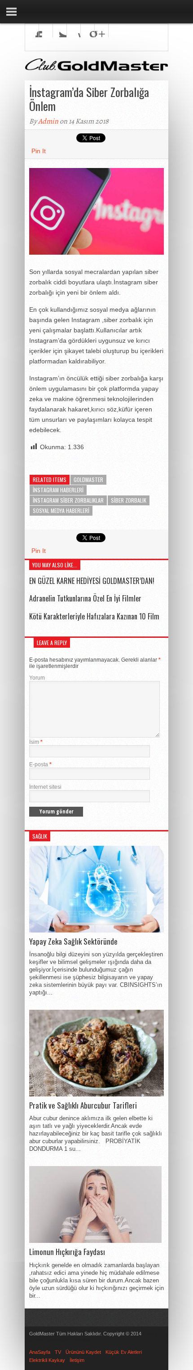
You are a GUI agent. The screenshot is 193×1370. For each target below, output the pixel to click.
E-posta (40, 764)
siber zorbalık (128, 500)
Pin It (38, 151)
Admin (48, 121)
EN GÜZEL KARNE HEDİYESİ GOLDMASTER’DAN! (91, 580)
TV (58, 1352)
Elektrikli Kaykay (47, 1360)
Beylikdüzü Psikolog (68, 1339)
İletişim (77, 1360)
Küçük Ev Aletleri (123, 1352)
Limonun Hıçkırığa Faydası (67, 1251)
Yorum (37, 678)
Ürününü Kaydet (83, 1352)
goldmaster (88, 479)
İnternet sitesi (45, 787)
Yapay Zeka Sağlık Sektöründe (73, 941)
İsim (36, 742)
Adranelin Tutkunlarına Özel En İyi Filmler (85, 598)
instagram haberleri (58, 490)
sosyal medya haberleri (61, 510)
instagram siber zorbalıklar (68, 500)
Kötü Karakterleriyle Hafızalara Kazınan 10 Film (94, 616)
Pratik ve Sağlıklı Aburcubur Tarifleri (83, 1105)
